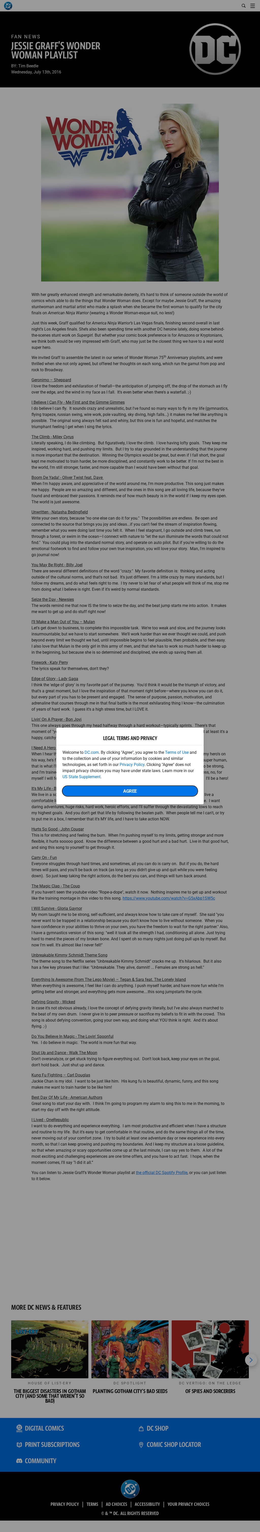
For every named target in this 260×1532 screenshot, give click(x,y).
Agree (130, 791)
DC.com (92, 752)
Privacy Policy (132, 764)
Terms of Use (177, 752)
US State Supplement (81, 776)
